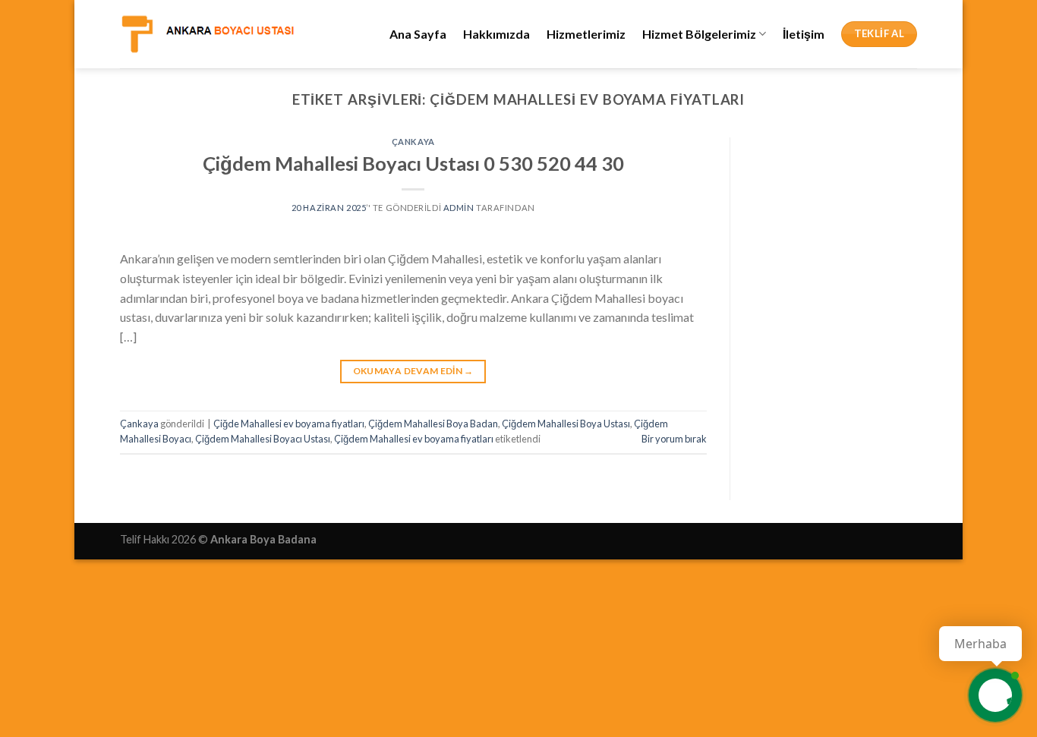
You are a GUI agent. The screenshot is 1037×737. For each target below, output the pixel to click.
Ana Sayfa (417, 34)
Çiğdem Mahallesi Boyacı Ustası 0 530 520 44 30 (413, 163)
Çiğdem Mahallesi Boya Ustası (566, 423)
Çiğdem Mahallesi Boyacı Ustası (262, 439)
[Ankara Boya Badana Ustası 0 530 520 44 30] (207, 33)
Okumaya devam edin (413, 370)
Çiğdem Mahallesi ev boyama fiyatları (413, 439)
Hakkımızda (496, 34)
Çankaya (413, 141)
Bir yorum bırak (674, 439)
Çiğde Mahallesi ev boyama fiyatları (288, 423)
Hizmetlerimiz (586, 34)
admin (458, 208)
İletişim (803, 34)
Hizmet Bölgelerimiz (699, 34)
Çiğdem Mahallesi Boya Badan (433, 423)
